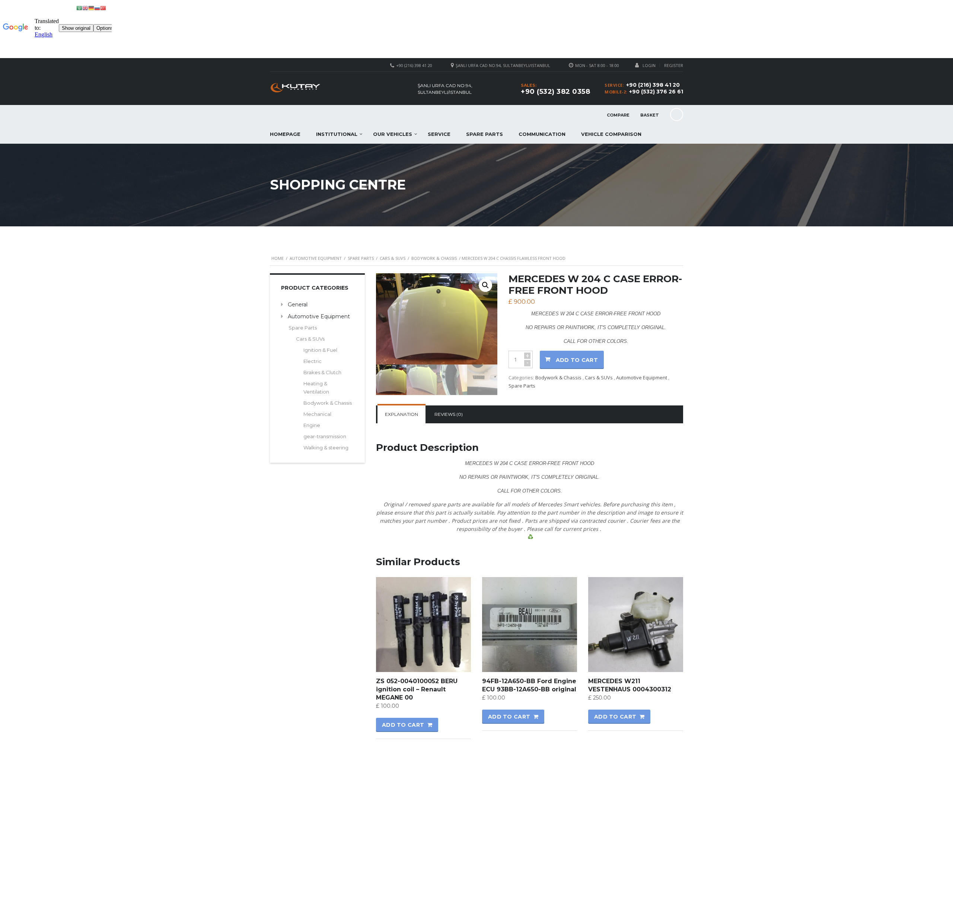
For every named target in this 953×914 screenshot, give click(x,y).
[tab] (401, 414)
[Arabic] (79, 7)
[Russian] (97, 7)
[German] (91, 7)
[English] (85, 7)
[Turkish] (103, 7)
